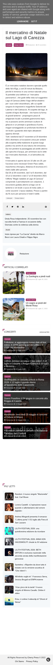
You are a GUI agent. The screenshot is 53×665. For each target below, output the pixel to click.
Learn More (23, 21)
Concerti (7, 339)
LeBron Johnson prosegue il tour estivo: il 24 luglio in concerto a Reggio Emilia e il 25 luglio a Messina (26, 363)
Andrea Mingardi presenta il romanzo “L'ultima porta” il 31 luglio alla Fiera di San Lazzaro (31, 520)
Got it (34, 21)
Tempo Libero (18, 45)
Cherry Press (33, 657)
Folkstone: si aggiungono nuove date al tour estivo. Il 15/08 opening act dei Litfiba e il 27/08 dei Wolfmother (25, 345)
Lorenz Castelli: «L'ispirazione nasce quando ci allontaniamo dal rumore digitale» (30, 508)
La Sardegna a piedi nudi (38, 276)
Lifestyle (8, 45)
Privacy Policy (32, 661)
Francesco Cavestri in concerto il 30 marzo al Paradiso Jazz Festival (25, 431)
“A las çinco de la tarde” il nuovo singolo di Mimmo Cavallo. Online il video (30, 590)
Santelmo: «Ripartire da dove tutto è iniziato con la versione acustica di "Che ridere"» (30, 568)
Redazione (24, 254)
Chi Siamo (19, 661)
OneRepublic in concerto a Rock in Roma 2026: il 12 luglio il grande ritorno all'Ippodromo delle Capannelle (24, 382)
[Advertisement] (23, 462)
